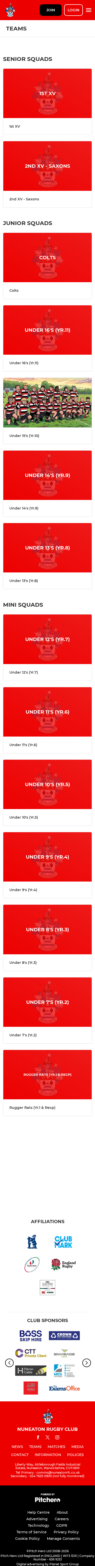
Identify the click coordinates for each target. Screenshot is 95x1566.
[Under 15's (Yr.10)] (47, 402)
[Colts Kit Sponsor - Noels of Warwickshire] (30, 1388)
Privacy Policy (66, 1532)
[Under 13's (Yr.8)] (47, 547)
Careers (62, 1519)
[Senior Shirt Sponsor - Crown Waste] (64, 1336)
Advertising (37, 1519)
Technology (38, 1525)
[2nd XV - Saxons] (47, 166)
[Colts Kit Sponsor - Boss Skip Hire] (30, 1336)
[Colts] (47, 257)
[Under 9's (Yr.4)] (47, 857)
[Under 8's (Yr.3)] (47, 929)
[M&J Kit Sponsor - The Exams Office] (64, 1388)
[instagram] (57, 1438)
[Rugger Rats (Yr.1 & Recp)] (47, 1074)
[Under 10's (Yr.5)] (47, 784)
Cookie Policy (27, 1538)
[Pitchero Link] (47, 1501)
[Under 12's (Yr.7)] (47, 639)
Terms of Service (31, 1532)
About (62, 1512)
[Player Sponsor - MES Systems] (64, 1371)
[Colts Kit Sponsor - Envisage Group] (64, 1353)
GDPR (61, 1525)
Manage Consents (63, 1538)
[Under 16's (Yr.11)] (47, 330)
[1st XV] (47, 93)
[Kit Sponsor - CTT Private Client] (30, 1353)
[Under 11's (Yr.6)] (47, 712)
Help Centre (38, 1512)
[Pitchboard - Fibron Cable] (30, 1371)
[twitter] (48, 1438)
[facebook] (38, 1438)
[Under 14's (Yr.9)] (47, 475)
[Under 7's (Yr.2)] (47, 1002)
